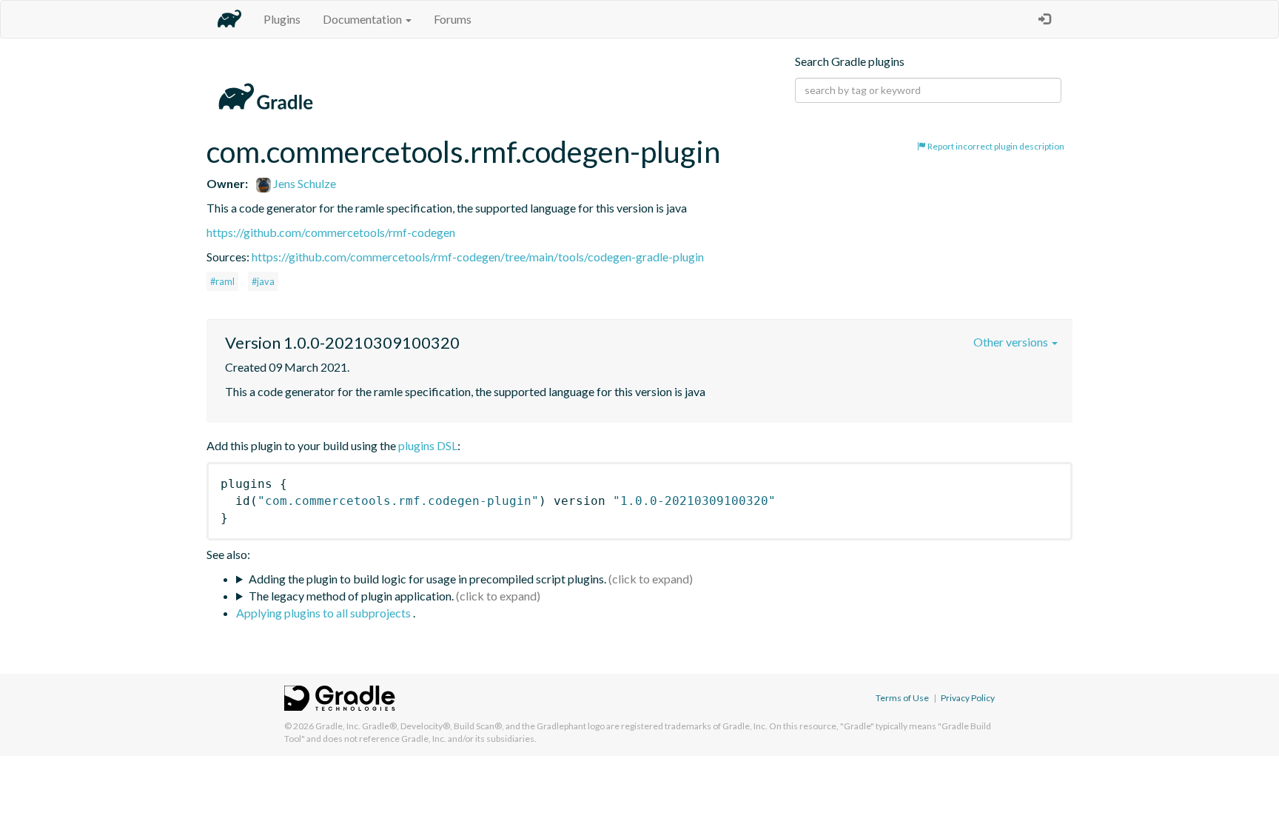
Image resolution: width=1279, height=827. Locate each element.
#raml (222, 281)
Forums (452, 19)
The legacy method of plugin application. (351, 596)
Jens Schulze (303, 183)
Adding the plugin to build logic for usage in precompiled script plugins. (427, 579)
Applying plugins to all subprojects (324, 613)
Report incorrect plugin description (995, 146)
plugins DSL (427, 445)
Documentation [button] (363, 19)
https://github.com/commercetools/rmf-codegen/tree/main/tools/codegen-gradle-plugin (478, 257)
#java (263, 281)
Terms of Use (902, 697)
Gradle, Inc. (337, 725)
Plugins (282, 19)
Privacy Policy (968, 697)
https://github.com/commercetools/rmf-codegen (331, 232)
